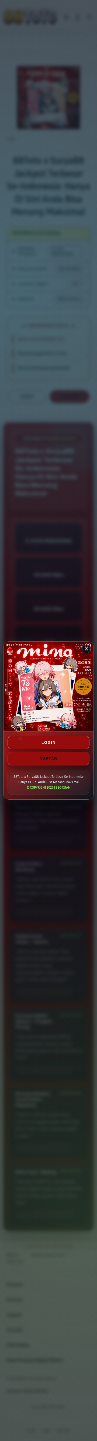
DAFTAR (48, 759)
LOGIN (48, 742)
